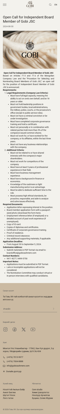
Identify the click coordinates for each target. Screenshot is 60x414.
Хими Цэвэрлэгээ (40, 392)
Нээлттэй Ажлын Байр (14, 389)
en (55, 4)
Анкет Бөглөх (9, 392)
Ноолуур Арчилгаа (41, 395)
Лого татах (8, 398)
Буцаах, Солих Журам (42, 398)
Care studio (37, 389)
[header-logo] (30, 4)
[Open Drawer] (4, 4)
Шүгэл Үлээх (9, 395)
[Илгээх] (53, 309)
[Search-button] (50, 4)
